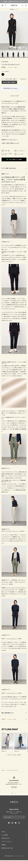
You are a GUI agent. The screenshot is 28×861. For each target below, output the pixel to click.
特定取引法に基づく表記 (7, 849)
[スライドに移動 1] (12, 794)
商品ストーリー (5, 175)
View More (14, 788)
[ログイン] (22, 6)
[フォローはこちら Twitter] (19, 824)
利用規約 (4, 846)
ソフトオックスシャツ (11, 639)
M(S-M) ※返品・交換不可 (9, 83)
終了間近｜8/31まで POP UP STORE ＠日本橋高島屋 (14, 3)
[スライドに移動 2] (13, 794)
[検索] (5, 6)
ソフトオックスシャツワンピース (14, 589)
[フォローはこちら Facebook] (9, 824)
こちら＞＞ (15, 140)
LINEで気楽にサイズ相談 (15, 160)
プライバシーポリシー (7, 842)
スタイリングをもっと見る (14, 756)
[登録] (23, 818)
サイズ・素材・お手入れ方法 (8, 169)
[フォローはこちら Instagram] (12, 824)
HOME (3, 771)
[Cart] (25, 6)
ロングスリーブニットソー (12, 532)
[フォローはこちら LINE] (15, 824)
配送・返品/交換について (8, 714)
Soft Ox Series (5, 62)
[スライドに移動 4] (15, 794)
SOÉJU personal (5, 839)
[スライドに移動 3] (14, 794)
